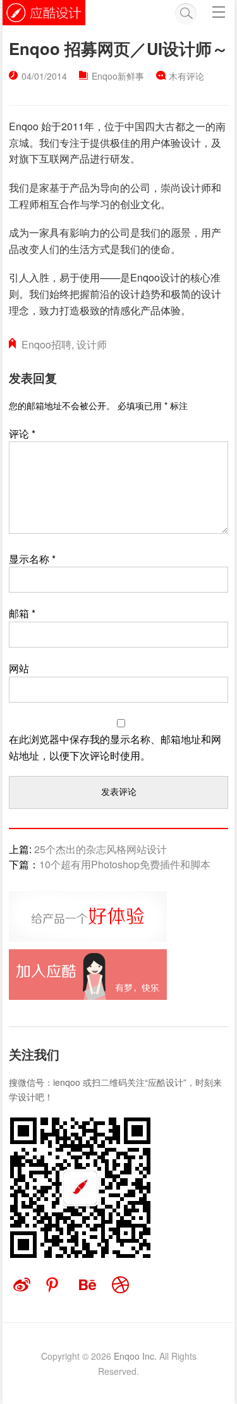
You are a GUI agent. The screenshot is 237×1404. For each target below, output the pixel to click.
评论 (22, 433)
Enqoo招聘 (46, 344)
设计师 (91, 344)
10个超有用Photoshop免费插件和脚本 (124, 864)
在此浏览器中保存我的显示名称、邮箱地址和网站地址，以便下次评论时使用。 (115, 747)
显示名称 (32, 558)
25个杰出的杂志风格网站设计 (100, 849)
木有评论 (186, 76)
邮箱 (22, 613)
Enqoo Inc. (135, 1356)
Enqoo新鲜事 (118, 76)
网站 (19, 668)
